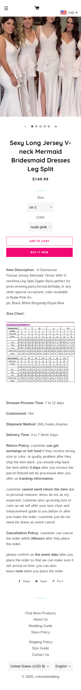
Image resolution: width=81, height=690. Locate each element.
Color (40, 217)
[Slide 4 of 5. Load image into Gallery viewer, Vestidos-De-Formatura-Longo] (45, 126)
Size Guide (40, 648)
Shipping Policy (41, 642)
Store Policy (40, 632)
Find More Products (40, 613)
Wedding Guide (40, 626)
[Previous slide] (25, 126)
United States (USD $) (27, 666)
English (61, 666)
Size (40, 198)
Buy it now (39, 252)
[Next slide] (55, 126)
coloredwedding (47, 677)
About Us (40, 619)
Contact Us (40, 655)
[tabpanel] (40, 66)
